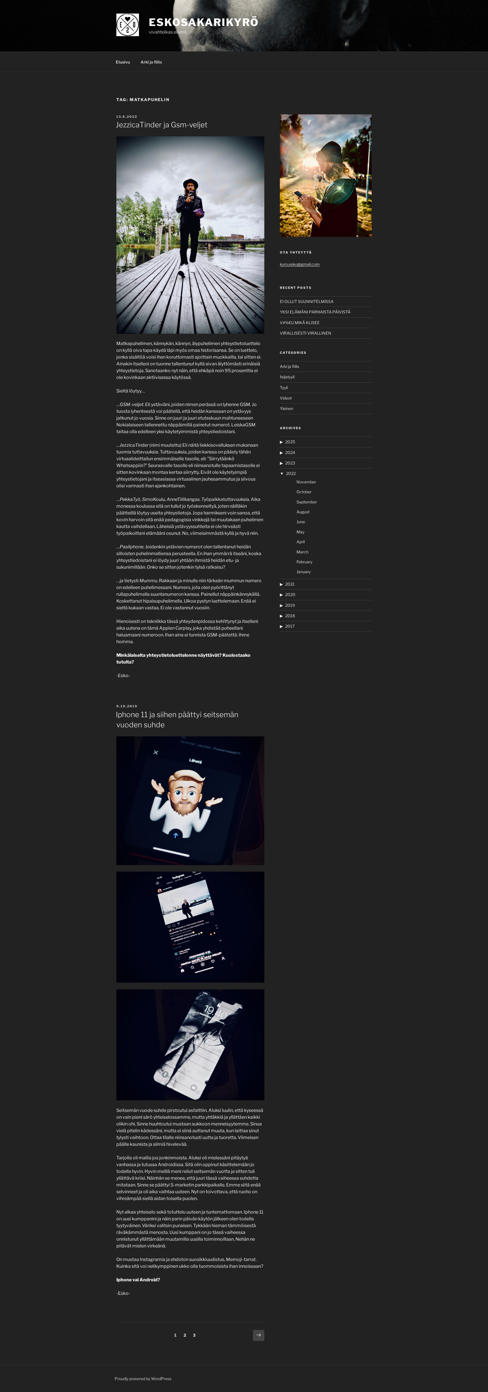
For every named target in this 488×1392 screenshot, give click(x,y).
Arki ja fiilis (151, 62)
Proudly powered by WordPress (143, 1378)
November (306, 481)
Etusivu (123, 62)
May (300, 531)
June (301, 521)
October (304, 491)
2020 (290, 594)
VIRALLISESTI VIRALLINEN (305, 333)
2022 (291, 473)
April (301, 541)
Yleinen (286, 408)
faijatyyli (287, 376)
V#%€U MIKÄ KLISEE (300, 322)
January (304, 571)
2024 (290, 452)
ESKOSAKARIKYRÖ (204, 22)
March (302, 551)
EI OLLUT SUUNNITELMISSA (307, 301)
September (307, 501)
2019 (290, 605)
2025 (290, 441)
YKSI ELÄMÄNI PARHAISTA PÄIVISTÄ (315, 311)
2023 (290, 463)
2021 (290, 584)
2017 (290, 626)
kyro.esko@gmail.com (300, 264)
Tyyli (284, 387)
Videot (286, 398)
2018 (290, 615)
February (304, 561)
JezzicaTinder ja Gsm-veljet (162, 124)
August (303, 511)
